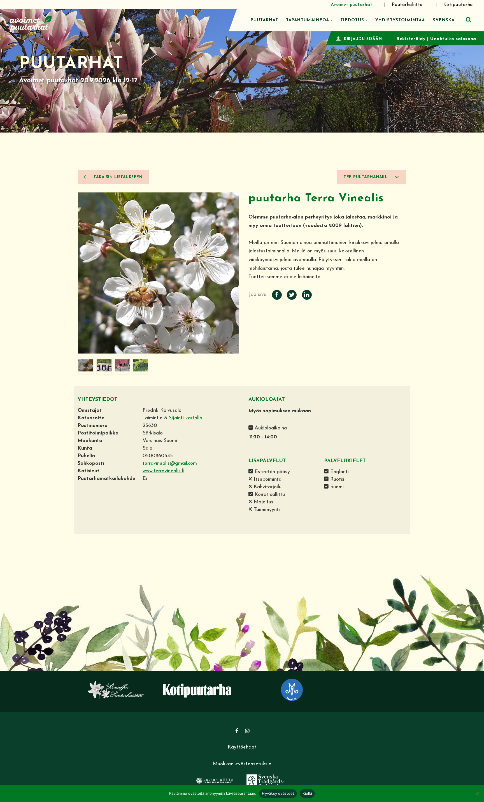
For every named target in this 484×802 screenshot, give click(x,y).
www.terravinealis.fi (163, 471)
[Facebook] (237, 731)
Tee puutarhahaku (366, 177)
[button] (331, 20)
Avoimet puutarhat (352, 5)
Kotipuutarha (458, 5)
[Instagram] (247, 731)
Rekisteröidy (410, 39)
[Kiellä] (477, 793)
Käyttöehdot (242, 747)
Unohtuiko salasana (453, 39)
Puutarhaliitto (407, 5)
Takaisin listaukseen (117, 177)
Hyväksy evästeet (278, 793)
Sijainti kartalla (185, 418)
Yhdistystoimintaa (400, 20)
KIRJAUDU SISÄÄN (363, 39)
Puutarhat (264, 20)
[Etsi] (468, 19)
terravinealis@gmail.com (170, 463)
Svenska (444, 20)
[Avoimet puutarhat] (30, 23)
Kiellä (307, 793)
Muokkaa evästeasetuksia (242, 764)
